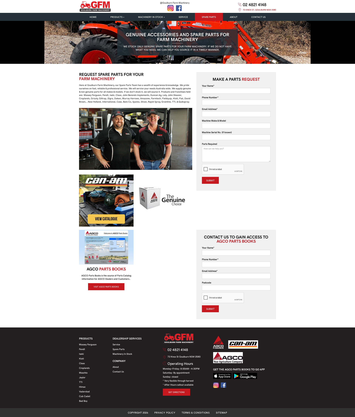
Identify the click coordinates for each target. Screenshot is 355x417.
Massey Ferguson (88, 344)
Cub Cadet (84, 396)
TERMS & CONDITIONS (196, 412)
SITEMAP (221, 412)
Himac (82, 386)
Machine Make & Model (214, 120)
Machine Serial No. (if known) (217, 132)
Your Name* (208, 85)
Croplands (84, 368)
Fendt (82, 349)
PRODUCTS (116, 17)
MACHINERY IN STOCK (150, 17)
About (233, 17)
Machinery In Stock (122, 353)
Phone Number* (210, 97)
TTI (81, 382)
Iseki (81, 353)
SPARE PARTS (209, 17)
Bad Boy (83, 400)
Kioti (81, 358)
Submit (210, 180)
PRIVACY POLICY (164, 412)
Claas (82, 363)
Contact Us (118, 371)
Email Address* (209, 109)
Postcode (206, 282)
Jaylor (82, 377)
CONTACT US (258, 17)
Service (116, 344)
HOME (93, 17)
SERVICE (183, 17)
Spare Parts (119, 349)
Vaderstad (84, 391)
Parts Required (209, 143)
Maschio (83, 372)
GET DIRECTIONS (176, 392)
